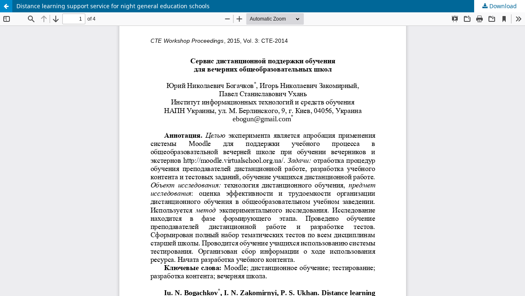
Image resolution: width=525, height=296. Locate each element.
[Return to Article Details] (6, 6)
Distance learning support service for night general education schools (113, 6)
